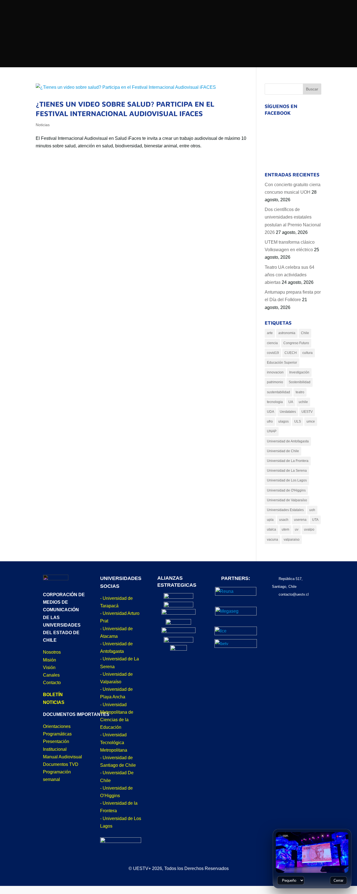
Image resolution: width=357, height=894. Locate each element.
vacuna (272, 539)
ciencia (272, 343)
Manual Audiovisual (62, 756)
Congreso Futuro (296, 343)
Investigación (299, 372)
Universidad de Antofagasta (288, 441)
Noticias (43, 125)
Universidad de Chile (283, 451)
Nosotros (52, 652)
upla (270, 520)
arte (270, 333)
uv (296, 529)
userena (300, 520)
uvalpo (309, 529)
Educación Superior (282, 363)
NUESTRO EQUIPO (217, 85)
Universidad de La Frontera (287, 461)
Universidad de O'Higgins (286, 490)
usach (283, 520)
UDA (270, 412)
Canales (51, 675)
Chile (305, 333)
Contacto (52, 682)
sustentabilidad (278, 392)
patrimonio (275, 382)
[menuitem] (191, 9)
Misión (49, 660)
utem (285, 529)
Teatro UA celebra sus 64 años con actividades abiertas (289, 275)
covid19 (273, 353)
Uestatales (288, 412)
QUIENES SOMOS (109, 73)
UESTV (307, 412)
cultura (307, 353)
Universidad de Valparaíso (287, 500)
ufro (270, 421)
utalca (271, 529)
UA (290, 402)
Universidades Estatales (285, 510)
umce (311, 421)
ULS (297, 421)
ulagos (283, 421)
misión (98, 83)
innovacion (275, 372)
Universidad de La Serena (287, 471)
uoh (312, 510)
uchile (303, 402)
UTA (315, 520)
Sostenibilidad (299, 382)
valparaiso (292, 539)
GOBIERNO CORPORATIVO (226, 75)
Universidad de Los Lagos (287, 480)
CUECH (290, 353)
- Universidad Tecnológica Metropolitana (113, 742)
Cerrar (338, 880)
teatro (300, 392)
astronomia (286, 333)
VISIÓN (97, 93)
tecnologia (275, 402)
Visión (49, 667)
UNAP (271, 431)
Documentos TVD (60, 764)
